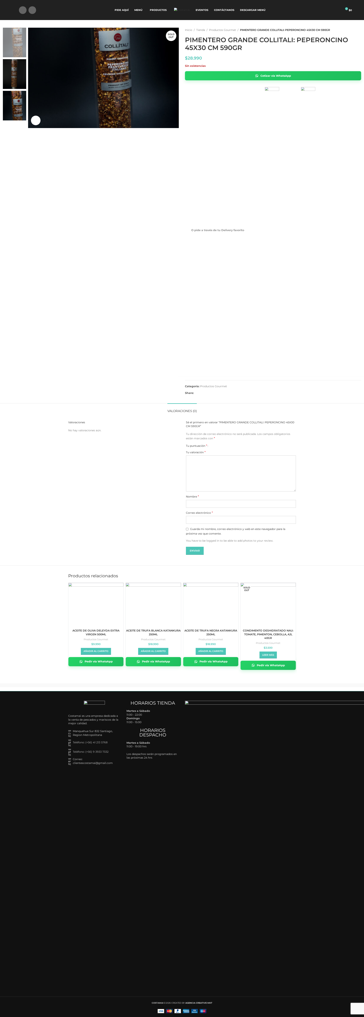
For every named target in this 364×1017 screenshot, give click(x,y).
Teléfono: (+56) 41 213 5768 (90, 742)
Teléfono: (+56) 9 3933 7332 (91, 751)
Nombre (192, 496)
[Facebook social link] (23, 10)
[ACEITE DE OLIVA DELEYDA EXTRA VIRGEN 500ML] (96, 603)
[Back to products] (354, 30)
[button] (96, 651)
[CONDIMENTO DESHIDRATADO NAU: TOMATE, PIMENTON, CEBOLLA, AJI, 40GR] (268, 603)
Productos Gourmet (222, 30)
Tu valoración (196, 452)
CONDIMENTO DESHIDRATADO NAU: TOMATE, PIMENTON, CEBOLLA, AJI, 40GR (268, 634)
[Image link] (94, 705)
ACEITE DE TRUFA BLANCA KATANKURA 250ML (153, 632)
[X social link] (200, 393)
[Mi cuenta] (337, 10)
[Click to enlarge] (36, 120)
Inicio (188, 30)
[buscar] (13, 10)
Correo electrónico (199, 513)
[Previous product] (349, 30)
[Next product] (359, 30)
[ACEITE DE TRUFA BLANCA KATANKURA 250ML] (153, 603)
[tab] (182, 409)
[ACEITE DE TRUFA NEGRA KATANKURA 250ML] (210, 603)
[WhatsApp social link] (205, 393)
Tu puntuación (196, 445)
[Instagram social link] (32, 10)
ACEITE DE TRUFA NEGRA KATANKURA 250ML (210, 632)
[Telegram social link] (210, 393)
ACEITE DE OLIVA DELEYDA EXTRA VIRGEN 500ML (95, 632)
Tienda (200, 30)
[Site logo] (182, 9)
